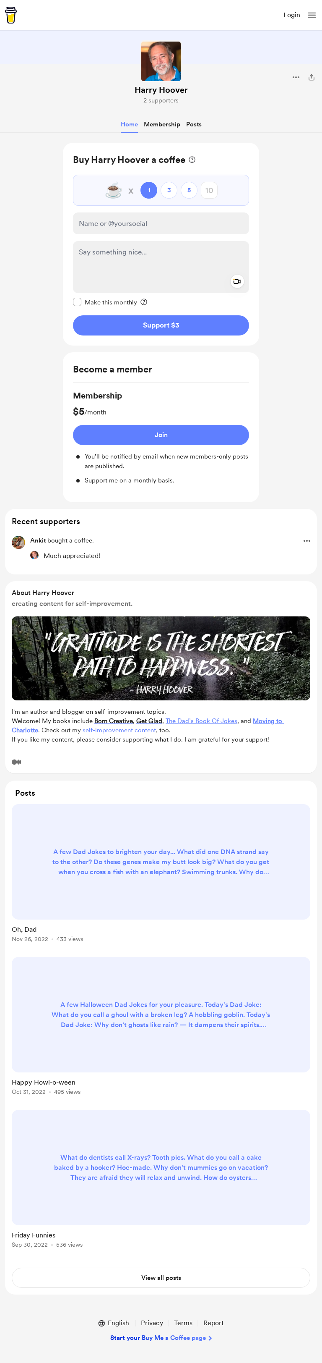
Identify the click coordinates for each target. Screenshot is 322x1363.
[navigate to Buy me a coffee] (11, 15)
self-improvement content (119, 730)
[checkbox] (105, 301)
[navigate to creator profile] (161, 61)
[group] (161, 437)
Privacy (152, 1323)
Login (291, 15)
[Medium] (16, 762)
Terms (183, 1323)
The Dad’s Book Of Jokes (201, 721)
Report (213, 1323)
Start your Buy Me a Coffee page (158, 1338)
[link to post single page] (161, 874)
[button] (312, 15)
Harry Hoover (161, 90)
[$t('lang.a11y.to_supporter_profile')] (34, 555)
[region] (161, 244)
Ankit (38, 540)
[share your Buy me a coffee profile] (311, 77)
